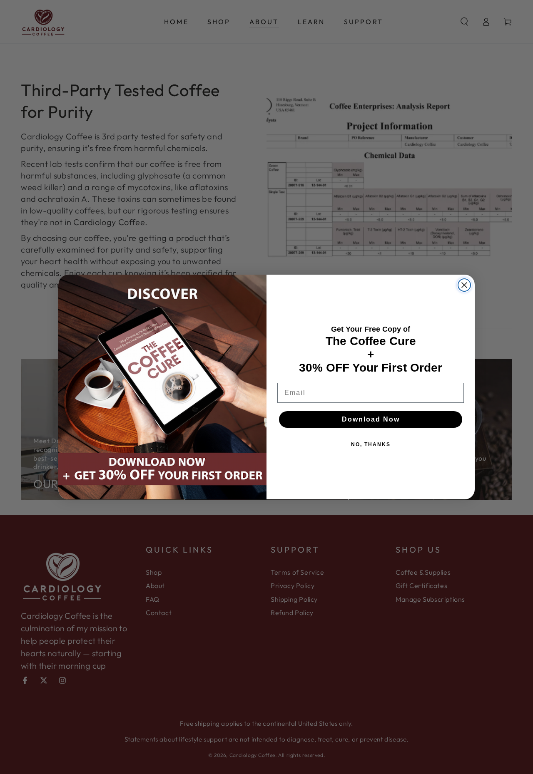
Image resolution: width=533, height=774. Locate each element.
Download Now (371, 419)
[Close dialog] (464, 285)
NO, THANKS (371, 444)
